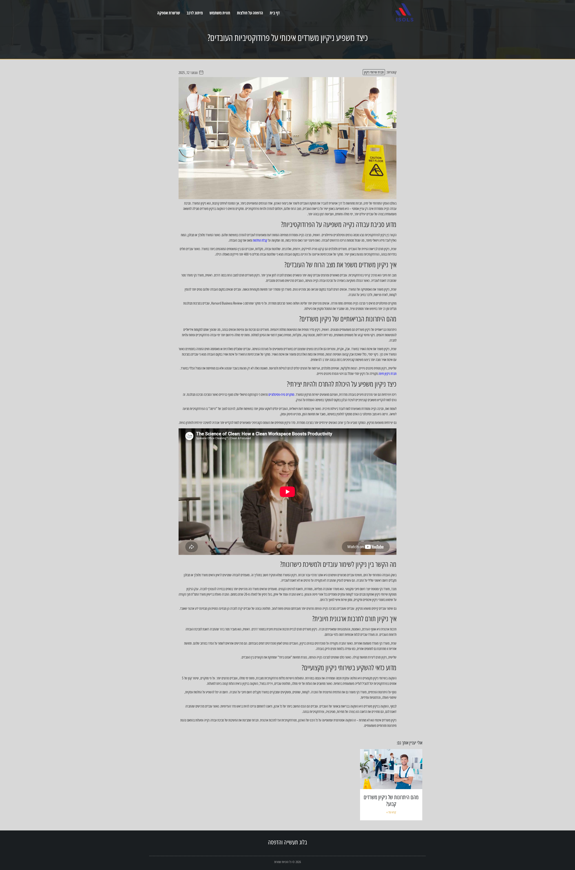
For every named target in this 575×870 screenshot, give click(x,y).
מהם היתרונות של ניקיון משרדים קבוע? (391, 800)
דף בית (275, 13)
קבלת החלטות (260, 240)
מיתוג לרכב (195, 13)
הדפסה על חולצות (250, 13)
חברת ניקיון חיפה (387, 373)
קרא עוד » (391, 812)
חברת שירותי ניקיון (374, 72)
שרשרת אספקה (168, 13)
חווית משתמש (220, 13)
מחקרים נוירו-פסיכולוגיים (281, 394)
